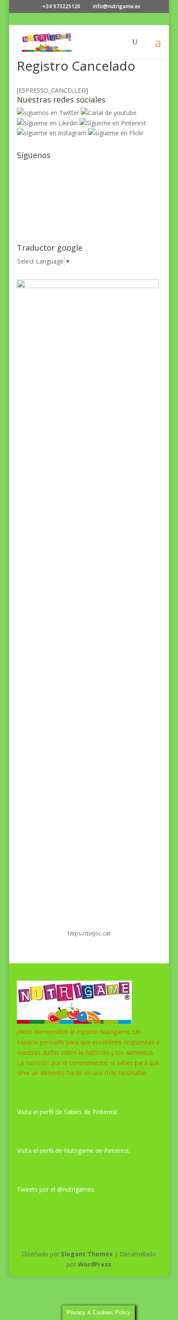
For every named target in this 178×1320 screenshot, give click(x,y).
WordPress (94, 1264)
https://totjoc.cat (89, 933)
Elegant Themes (87, 1254)
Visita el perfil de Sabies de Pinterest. (68, 1112)
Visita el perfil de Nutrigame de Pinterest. (73, 1150)
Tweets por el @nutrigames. (56, 1189)
